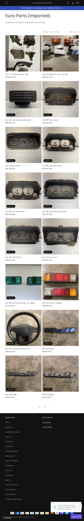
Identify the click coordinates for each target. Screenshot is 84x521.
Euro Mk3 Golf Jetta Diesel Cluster (54, 211)
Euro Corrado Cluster (12, 166)
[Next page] (50, 407)
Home (7, 422)
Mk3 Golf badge (48, 394)
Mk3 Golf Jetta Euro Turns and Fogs (55, 74)
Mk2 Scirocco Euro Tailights (52, 303)
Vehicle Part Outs (11, 461)
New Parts (9, 441)
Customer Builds (11, 451)
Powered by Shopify (28, 517)
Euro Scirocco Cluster (49, 257)
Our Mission (9, 465)
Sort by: (45, 32)
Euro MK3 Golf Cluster (13, 257)
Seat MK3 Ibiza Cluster (50, 120)
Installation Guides (12, 432)
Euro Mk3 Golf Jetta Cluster (52, 166)
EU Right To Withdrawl (13, 499)
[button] (6, 3)
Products (8, 427)
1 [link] (33, 407)
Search (8, 480)
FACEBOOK (46, 422)
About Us (8, 470)
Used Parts (9, 446)
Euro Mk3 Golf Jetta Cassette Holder (18, 120)
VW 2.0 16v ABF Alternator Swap (16, 74)
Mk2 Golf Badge (48, 349)
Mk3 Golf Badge (11, 394)
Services (8, 437)
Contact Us (9, 475)
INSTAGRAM (47, 427)
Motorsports (10, 456)
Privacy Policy (10, 494)
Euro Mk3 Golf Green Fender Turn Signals (20, 303)
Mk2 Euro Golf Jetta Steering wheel (17, 349)
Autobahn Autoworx (16, 517)
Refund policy (10, 489)
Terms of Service (11, 485)
